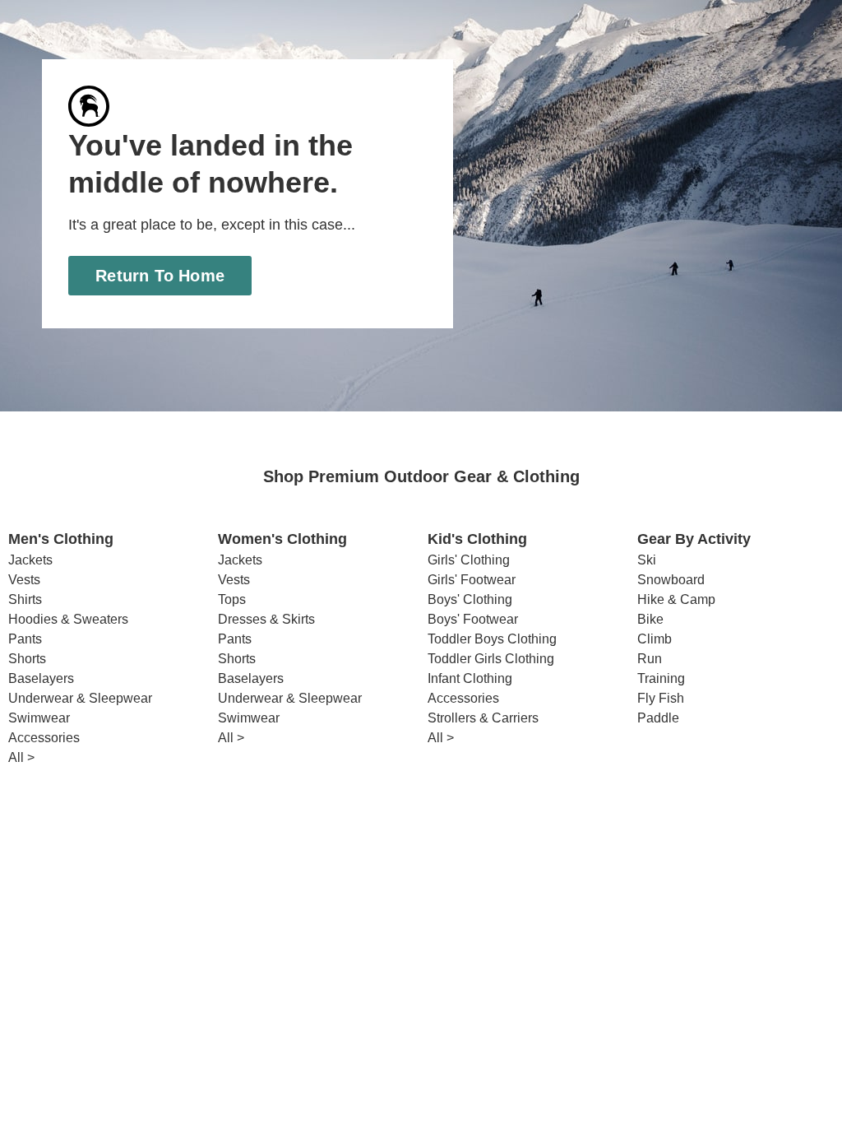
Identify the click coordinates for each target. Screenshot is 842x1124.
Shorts (27, 659)
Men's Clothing (60, 539)
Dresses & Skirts (266, 620)
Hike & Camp (675, 600)
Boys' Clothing (469, 600)
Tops (232, 600)
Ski (646, 560)
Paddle (657, 718)
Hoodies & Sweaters (66, 620)
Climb (654, 639)
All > (22, 758)
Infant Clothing (470, 679)
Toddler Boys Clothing (491, 639)
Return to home (160, 275)
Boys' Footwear (471, 620)
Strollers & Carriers (484, 718)
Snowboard (669, 580)
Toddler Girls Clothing (491, 659)
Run (648, 659)
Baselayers (40, 679)
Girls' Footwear (471, 580)
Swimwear (38, 718)
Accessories (43, 738)
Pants (24, 639)
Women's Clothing (282, 539)
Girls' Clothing (469, 560)
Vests (23, 580)
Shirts (25, 600)
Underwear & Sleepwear (78, 699)
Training (661, 679)
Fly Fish (659, 699)
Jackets (30, 560)
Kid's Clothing (477, 539)
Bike (649, 620)
